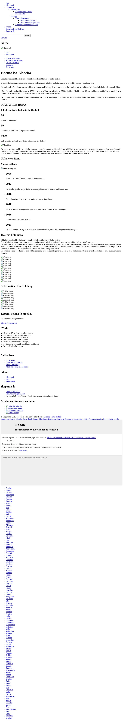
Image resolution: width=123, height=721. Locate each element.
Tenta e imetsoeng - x (28, 20)
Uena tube (19, 411)
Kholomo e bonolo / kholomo (26, 25)
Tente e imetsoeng (22, 18)
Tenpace (14, 16)
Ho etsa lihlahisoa (12, 63)
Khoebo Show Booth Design (27, 419)
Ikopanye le (10, 31)
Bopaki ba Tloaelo (8, 419)
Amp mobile (56, 417)
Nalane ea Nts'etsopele (14, 61)
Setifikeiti (9, 65)
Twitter (15, 413)
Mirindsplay (15, 9)
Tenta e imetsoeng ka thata (30, 22)
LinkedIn (18, 406)
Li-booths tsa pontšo (111, 419)
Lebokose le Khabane (23, 12)
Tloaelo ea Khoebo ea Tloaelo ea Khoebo (55, 419)
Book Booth (20, 14)
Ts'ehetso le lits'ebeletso (15, 29)
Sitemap (47, 417)
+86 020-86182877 (13, 392)
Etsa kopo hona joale (9, 323)
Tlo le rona (10, 67)
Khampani (10, 5)
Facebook (19, 408)
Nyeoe (8, 27)
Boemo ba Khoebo (13, 58)
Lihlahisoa (10, 7)
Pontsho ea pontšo (95, 419)
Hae (7, 3)
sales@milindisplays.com (15, 394)
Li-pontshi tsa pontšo (80, 419)
